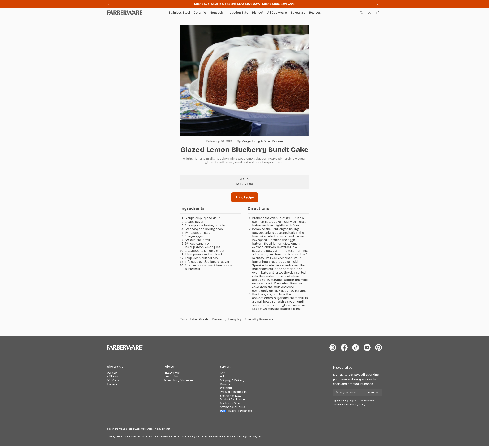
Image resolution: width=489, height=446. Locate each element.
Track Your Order (230, 403)
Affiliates (112, 376)
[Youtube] (367, 347)
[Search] (361, 12)
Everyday (234, 319)
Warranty (226, 388)
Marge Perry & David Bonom (262, 141)
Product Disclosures (233, 399)
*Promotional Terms (232, 407)
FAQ (222, 372)
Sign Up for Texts (230, 395)
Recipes (112, 384)
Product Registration (233, 391)
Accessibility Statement (179, 380)
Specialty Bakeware (259, 319)
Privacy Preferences (239, 411)
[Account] (369, 12)
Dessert (218, 319)
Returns (225, 384)
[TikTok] (355, 347)
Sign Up (373, 392)
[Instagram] (332, 347)
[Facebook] (344, 347)
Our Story (113, 372)
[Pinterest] (378, 347)
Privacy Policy (172, 372)
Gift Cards (113, 380)
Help (222, 376)
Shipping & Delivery (232, 380)
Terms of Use (172, 376)
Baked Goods (199, 319)
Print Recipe (245, 197)
